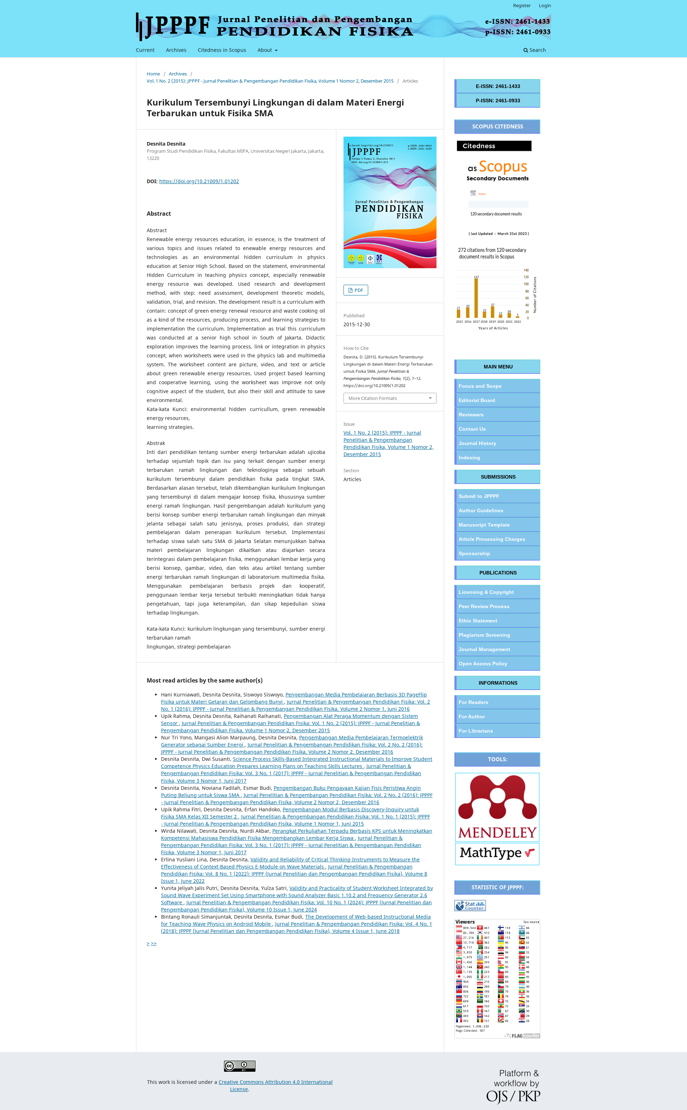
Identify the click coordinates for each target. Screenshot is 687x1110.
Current (145, 50)
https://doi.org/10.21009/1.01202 (199, 181)
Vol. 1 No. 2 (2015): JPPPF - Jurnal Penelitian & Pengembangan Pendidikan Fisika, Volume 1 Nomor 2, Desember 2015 (270, 81)
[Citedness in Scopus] (497, 333)
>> (154, 943)
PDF (358, 290)
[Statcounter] (470, 909)
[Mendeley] (497, 837)
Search (537, 50)
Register (522, 5)
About (265, 50)
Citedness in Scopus (222, 50)
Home (153, 73)
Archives (176, 50)
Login (545, 5)
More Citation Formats (373, 398)
